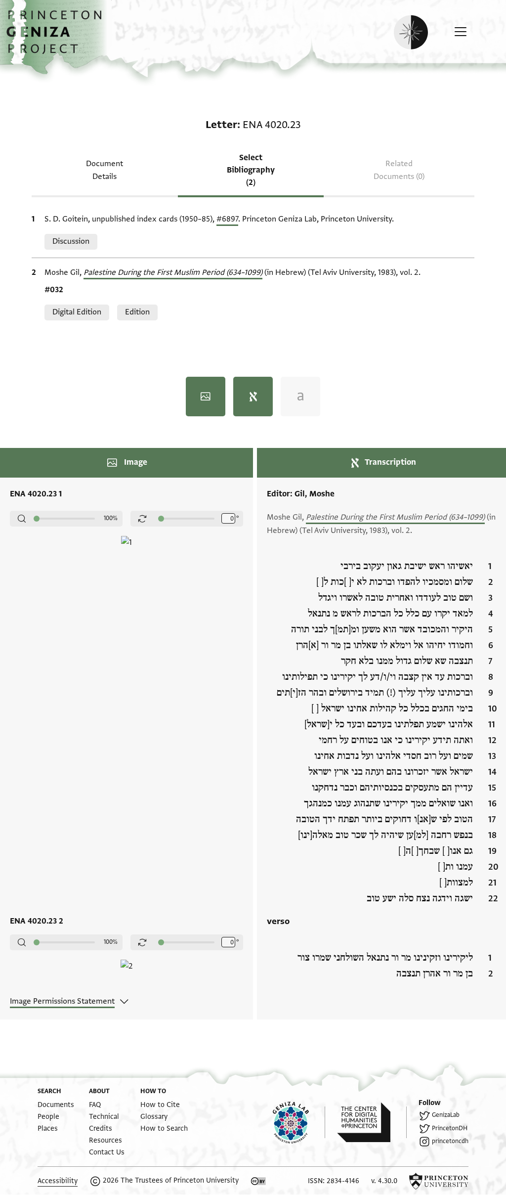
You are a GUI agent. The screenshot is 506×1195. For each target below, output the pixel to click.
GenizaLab (446, 1115)
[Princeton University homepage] (438, 1181)
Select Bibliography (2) (251, 170)
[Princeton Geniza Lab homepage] (299, 1122)
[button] (57, 37)
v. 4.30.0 (384, 1181)
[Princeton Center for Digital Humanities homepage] (372, 1122)
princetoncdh (450, 1141)
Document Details (104, 170)
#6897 (227, 219)
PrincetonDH (449, 1128)
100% (111, 518)
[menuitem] (56, 1104)
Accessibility (58, 1181)
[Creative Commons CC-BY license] (258, 1181)
